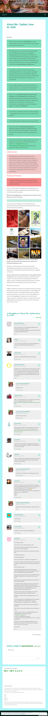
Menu (5, 15)
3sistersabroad (18, 395)
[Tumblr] (15, 671)
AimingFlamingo (18, 514)
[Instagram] (7, 671)
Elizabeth (16, 454)
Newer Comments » (36, 634)
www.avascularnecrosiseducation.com (19, 146)
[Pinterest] (13, 671)
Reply (39, 324)
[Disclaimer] (24, 6)
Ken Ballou (17, 538)
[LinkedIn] (11, 671)
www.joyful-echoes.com (21, 144)
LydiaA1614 (17, 439)
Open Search (45, 15)
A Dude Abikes (18, 526)
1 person (19, 359)
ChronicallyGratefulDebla (23, 411)
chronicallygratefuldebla (22, 383)
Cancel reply (37, 646)
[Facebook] (5, 671)
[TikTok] (17, 671)
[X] (9, 671)
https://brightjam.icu (21, 615)
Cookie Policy (23, 713)
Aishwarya (17, 481)
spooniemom (27, 646)
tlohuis (16, 339)
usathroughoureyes (19, 364)
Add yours (38, 317)
